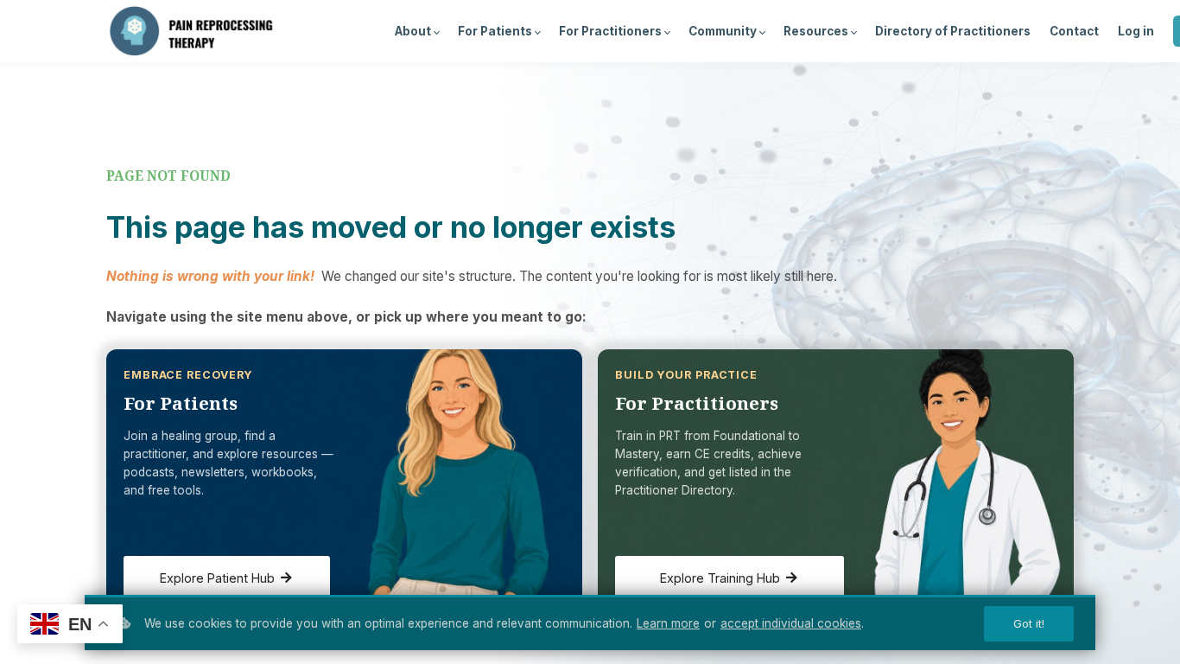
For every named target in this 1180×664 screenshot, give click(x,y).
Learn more (668, 623)
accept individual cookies (790, 623)
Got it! (1028, 623)
